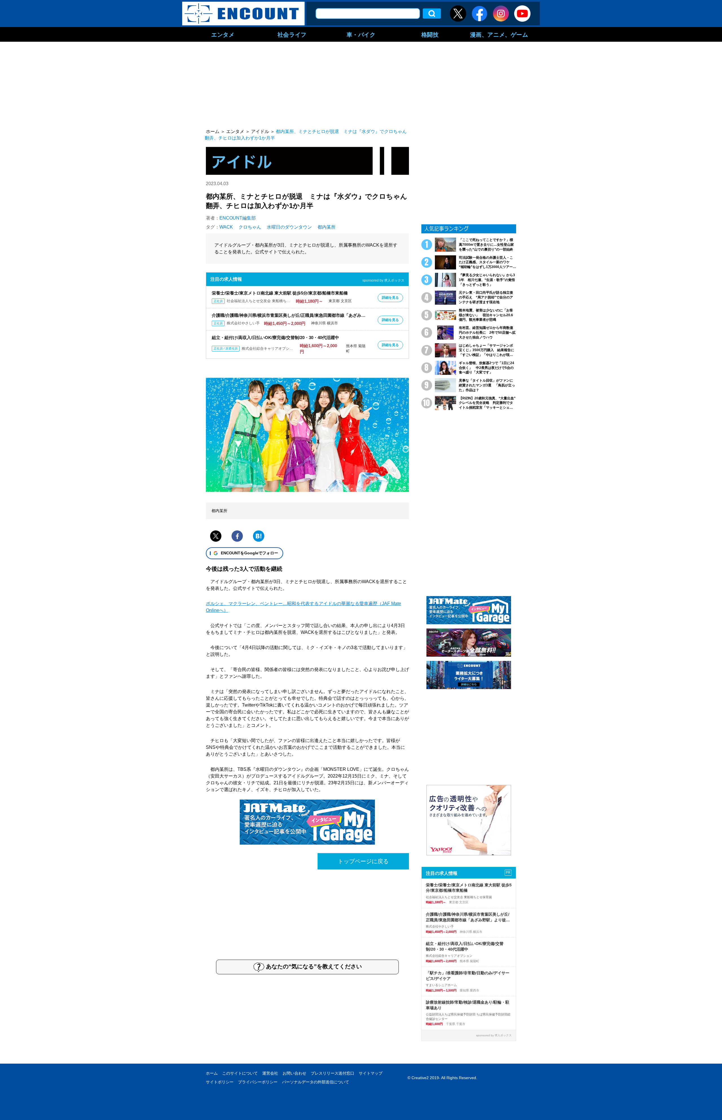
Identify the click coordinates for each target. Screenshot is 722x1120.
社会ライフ (292, 34)
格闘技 (430, 34)
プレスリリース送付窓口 (332, 1073)
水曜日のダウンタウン (289, 227)
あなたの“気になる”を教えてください (314, 966)
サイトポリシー (220, 1082)
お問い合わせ (294, 1073)
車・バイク (361, 34)
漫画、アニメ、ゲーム (499, 34)
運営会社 (270, 1073)
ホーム (212, 1073)
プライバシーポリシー (258, 1082)
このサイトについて (240, 1073)
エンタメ (222, 34)
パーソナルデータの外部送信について (315, 1082)
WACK (226, 227)
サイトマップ (370, 1073)
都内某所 (327, 227)
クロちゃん (250, 227)
